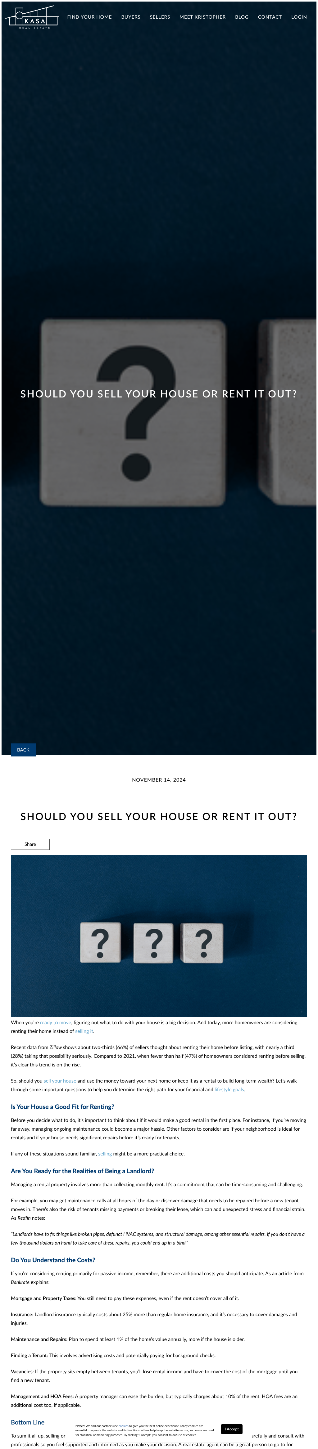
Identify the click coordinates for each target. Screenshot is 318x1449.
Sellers (160, 17)
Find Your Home (89, 17)
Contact (270, 17)
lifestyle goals (229, 1089)
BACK (23, 750)
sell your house (60, 1081)
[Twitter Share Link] (30, 861)
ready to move (55, 1022)
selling (105, 1154)
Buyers (130, 17)
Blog (242, 17)
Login (299, 17)
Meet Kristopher (202, 17)
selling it (84, 1031)
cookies (124, 1426)
